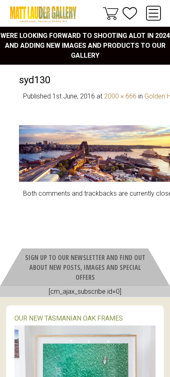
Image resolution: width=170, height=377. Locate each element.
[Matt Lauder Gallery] (43, 14)
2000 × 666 (120, 96)
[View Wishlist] (130, 13)
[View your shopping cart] (110, 13)
